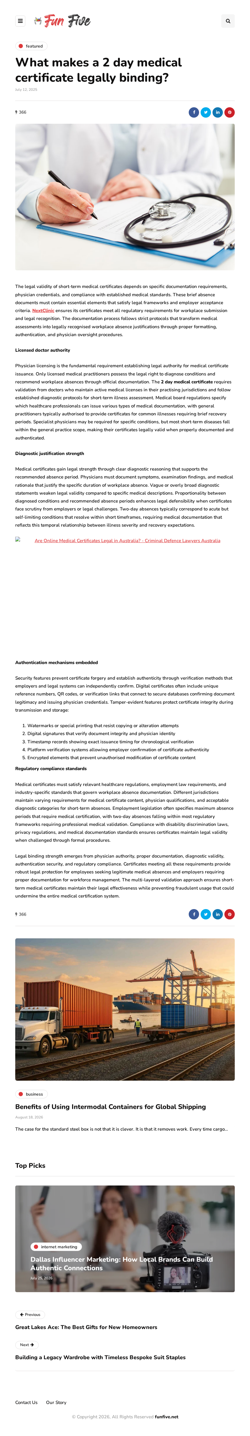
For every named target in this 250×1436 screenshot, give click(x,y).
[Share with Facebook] (194, 112)
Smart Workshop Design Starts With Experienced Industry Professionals (124, 1264)
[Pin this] (229, 112)
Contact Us (26, 1402)
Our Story (56, 1402)
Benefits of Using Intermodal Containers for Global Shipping (110, 1106)
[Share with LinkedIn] (217, 112)
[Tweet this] (206, 112)
